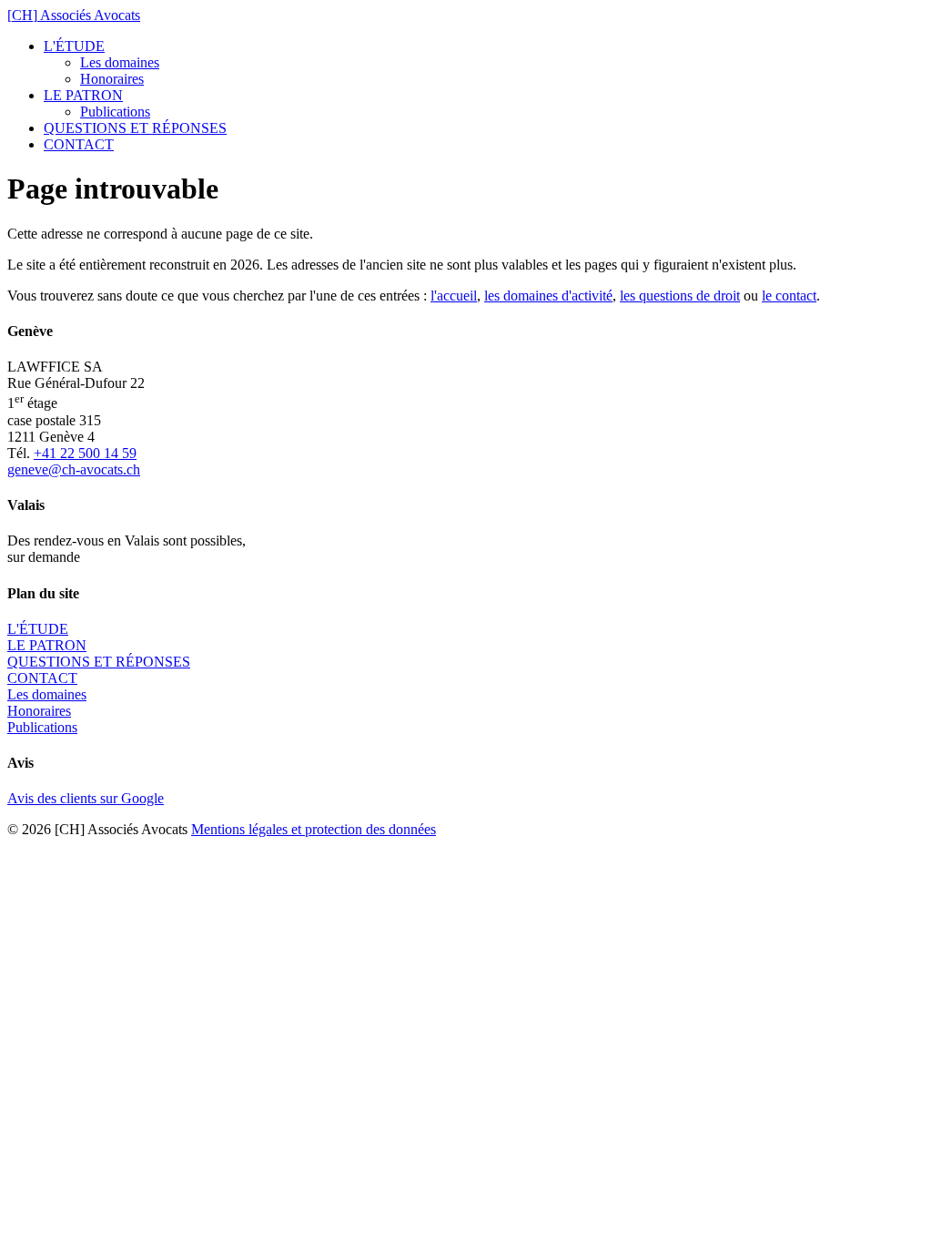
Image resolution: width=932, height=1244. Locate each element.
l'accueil (454, 295)
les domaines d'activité (548, 295)
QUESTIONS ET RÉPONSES (135, 128)
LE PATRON (83, 95)
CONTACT (79, 144)
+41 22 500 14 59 (85, 453)
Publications (115, 111)
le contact (789, 295)
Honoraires (112, 79)
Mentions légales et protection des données (313, 829)
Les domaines (119, 62)
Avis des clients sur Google (85, 798)
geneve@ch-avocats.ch (73, 469)
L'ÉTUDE (74, 46)
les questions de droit (680, 295)
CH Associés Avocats (73, 15)
